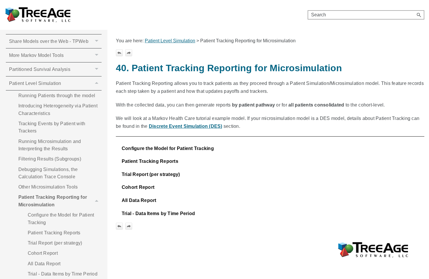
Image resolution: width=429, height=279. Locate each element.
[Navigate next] (128, 52)
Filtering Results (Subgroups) (49, 158)
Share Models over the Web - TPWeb (48, 41)
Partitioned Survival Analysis (39, 69)
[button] (419, 15)
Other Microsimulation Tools (48, 186)
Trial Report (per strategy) (55, 242)
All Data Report (44, 263)
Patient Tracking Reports (54, 232)
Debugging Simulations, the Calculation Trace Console (48, 173)
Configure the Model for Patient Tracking (61, 218)
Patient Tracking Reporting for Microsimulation (52, 201)
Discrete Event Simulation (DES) (185, 126)
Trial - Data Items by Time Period (62, 273)
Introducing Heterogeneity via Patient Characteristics (57, 109)
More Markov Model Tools (36, 55)
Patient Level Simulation (35, 83)
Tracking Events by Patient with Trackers (52, 127)
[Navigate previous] (119, 52)
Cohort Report (43, 253)
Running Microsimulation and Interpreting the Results (49, 145)
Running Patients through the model (56, 95)
